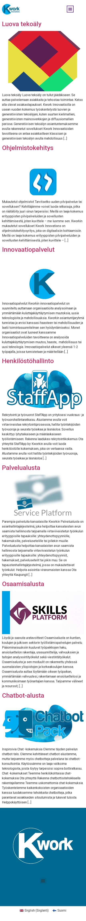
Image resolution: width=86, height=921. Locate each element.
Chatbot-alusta (23, 695)
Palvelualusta (21, 467)
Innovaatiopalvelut (28, 249)
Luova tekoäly (21, 24)
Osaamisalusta (23, 584)
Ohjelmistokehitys (27, 148)
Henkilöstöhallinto (28, 361)
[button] (70, 9)
